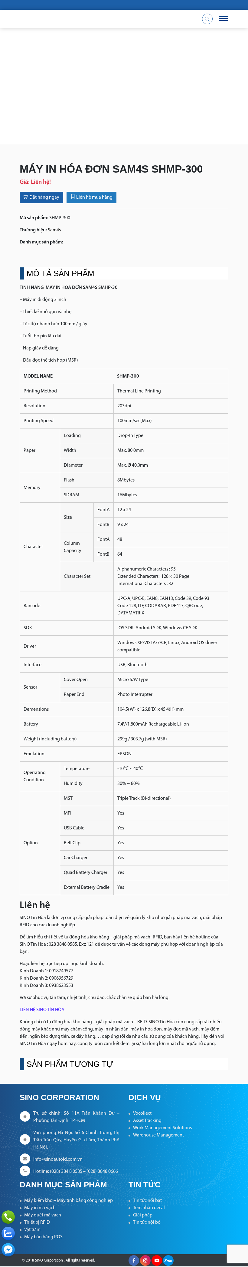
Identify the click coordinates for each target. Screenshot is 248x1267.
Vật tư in (32, 1229)
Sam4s (54, 230)
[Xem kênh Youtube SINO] (157, 1260)
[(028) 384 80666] (8, 1217)
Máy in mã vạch (40, 1208)
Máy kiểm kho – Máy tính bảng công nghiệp (68, 1200)
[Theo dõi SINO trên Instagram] (145, 1260)
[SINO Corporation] (88, 19)
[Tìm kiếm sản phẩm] (207, 19)
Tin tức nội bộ (147, 1222)
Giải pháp (142, 1215)
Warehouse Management (158, 1135)
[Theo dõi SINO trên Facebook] (134, 1260)
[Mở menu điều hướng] (223, 19)
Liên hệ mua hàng (94, 197)
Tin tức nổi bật (147, 1200)
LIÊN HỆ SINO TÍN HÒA (42, 1009)
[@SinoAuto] (8, 1249)
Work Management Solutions (162, 1128)
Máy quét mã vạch (42, 1215)
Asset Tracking (147, 1120)
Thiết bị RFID (37, 1222)
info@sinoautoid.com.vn (58, 1159)
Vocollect (142, 1113)
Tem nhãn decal (149, 1208)
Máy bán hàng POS (43, 1237)
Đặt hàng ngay (43, 197)
